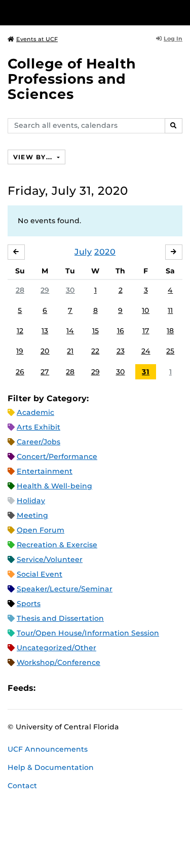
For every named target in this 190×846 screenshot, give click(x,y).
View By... (34, 157)
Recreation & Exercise (57, 544)
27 (45, 371)
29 (45, 290)
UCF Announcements (48, 749)
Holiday (31, 500)
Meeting (32, 515)
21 (70, 351)
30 (70, 290)
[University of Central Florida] (77, 12)
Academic (35, 412)
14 (70, 330)
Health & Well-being (54, 485)
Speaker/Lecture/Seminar (64, 588)
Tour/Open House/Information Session (88, 633)
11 (170, 310)
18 (170, 330)
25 (170, 351)
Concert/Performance (57, 456)
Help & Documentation (51, 767)
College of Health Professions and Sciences (72, 78)
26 (20, 371)
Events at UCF (37, 39)
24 (145, 351)
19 (19, 351)
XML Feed (100, 688)
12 (20, 330)
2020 (105, 252)
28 (20, 290)
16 (120, 330)
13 (45, 330)
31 (145, 371)
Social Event (39, 574)
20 (45, 351)
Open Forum (40, 530)
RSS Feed (83, 688)
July (83, 252)
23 (121, 351)
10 (145, 310)
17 (145, 330)
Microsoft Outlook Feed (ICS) (65, 688)
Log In (173, 38)
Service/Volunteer (50, 559)
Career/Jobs (38, 441)
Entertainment (44, 471)
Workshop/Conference (58, 662)
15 (95, 330)
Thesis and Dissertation (60, 618)
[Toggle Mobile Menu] (179, 12)
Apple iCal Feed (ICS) (48, 688)
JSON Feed (117, 688)
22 (95, 351)
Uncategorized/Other (56, 647)
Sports (29, 603)
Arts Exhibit (38, 427)
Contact (22, 785)
